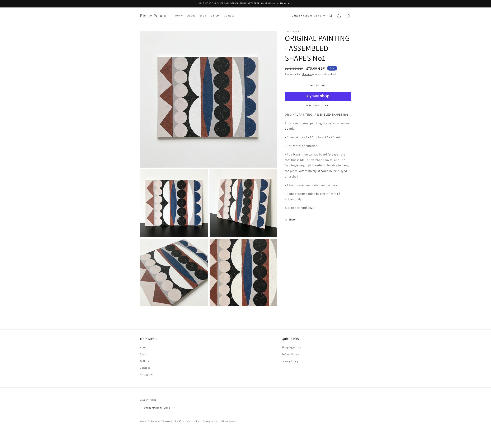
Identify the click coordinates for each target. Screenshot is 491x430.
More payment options (318, 105)
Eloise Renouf (154, 421)
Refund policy (192, 421)
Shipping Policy (291, 347)
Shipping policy (229, 421)
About (144, 347)
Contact (145, 367)
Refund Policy (290, 354)
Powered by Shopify (172, 421)
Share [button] (292, 219)
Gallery (144, 361)
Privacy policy (210, 421)
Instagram (146, 374)
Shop (143, 354)
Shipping (307, 73)
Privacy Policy (290, 361)
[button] (330, 15)
